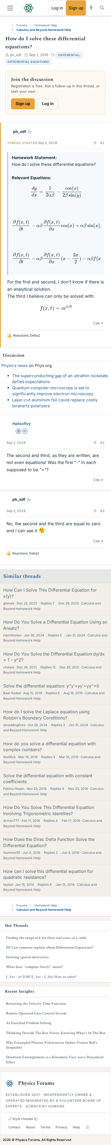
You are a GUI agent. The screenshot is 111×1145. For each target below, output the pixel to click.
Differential (69, 55)
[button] (94, 143)
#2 (102, 443)
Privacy (61, 1127)
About (30, 1127)
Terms (45, 1127)
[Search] (102, 7)
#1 (102, 143)
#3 (102, 511)
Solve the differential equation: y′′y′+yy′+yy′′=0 (51, 686)
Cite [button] (96, 323)
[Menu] (10, 8)
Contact (14, 1127)
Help (76, 1127)
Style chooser (22, 1119)
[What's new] (91, 7)
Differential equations (28, 62)
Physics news (14, 365)
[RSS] (87, 1127)
